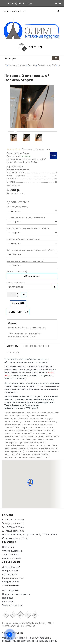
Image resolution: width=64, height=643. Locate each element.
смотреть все (13, 185)
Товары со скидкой (12, 605)
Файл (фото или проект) (17, 272)
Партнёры (7, 598)
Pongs (26, 153)
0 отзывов (27, 149)
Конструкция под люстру (17, 207)
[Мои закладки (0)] (56, 3)
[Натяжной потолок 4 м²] (13, 137)
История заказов (11, 570)
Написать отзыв (43, 149)
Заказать (19, 303)
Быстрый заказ (19, 312)
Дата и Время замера (16, 283)
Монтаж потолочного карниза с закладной (25, 261)
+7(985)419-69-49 (14, 527)
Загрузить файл (33, 276)
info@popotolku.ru (14, 531)
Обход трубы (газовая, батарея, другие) (23, 239)
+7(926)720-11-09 (14, 520)
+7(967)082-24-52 (14, 523)
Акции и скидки (10, 554)
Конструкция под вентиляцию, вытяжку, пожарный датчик (31, 250)
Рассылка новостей (12, 578)
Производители (10, 590)
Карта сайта (8, 601)
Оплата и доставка (12, 551)
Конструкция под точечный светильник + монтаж (28, 228)
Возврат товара (10, 582)
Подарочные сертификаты (16, 594)
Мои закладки (9, 574)
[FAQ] (60, 3)
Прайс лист (8, 547)
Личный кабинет (11, 567)
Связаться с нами (11, 558)
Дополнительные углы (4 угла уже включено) (26, 218)
